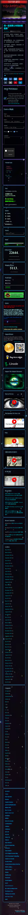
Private (11, 131)
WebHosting (7, 780)
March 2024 (7, 574)
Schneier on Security (9, 858)
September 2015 (8, 636)
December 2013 (8, 668)
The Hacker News (9, 891)
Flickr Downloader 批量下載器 (16, 532)
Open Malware (8, 842)
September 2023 (8, 579)
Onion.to (7, 839)
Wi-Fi (6, 782)
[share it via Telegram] (5, 79)
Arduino (7, 699)
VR (6, 777)
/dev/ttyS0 (7, 791)
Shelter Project (8, 869)
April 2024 (7, 571)
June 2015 (7, 644)
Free (6, 720)
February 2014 (8, 663)
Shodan (6, 872)
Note (6, 747)
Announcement (8, 696)
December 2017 (8, 590)
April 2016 (7, 619)
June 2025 (7, 560)
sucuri (6, 883)
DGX (6, 712)
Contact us (18, 911)
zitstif (6, 899)
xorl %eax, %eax (9, 896)
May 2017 (7, 601)
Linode (13, 363)
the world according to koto (11, 888)
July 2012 (7, 682)
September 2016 (8, 609)
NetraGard (7, 877)
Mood (15, 73)
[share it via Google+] (20, 79)
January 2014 (8, 665)
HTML (6, 734)
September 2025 (8, 557)
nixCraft (7, 831)
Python (6, 763)
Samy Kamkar (8, 850)
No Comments (6, 31)
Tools (6, 772)
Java (6, 736)
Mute (7, 244)
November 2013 (8, 671)
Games (6, 726)
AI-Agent (7, 691)
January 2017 (8, 606)
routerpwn (7, 848)
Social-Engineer (8, 880)
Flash (6, 718)
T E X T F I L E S (9, 885)
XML (6, 785)
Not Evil (7, 834)
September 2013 (8, 676)
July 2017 (7, 598)
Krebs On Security (9, 821)
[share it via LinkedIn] (20, 82)
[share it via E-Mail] (10, 82)
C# (5, 707)
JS (5, 739)
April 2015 (7, 649)
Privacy (6, 758)
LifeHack (7, 826)
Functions (7, 723)
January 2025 (8, 563)
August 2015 (7, 638)
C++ (6, 709)
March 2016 (7, 622)
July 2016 (7, 614)
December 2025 (8, 555)
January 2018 (8, 587)
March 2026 (7, 552)
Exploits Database (9, 802)
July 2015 (7, 641)
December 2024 (8, 565)
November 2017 (8, 592)
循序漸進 (8, 283)
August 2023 (7, 582)
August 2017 (7, 595)
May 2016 (7, 617)
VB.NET (7, 774)
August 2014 (7, 655)
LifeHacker (7, 829)
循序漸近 (8, 280)
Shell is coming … (9, 866)
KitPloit (6, 818)
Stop (6, 244)
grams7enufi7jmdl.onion (10, 804)
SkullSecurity (8, 875)
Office (6, 750)
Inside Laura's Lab (9, 812)
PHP (6, 755)
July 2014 (7, 657)
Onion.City (7, 837)
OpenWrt (7, 753)
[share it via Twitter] (15, 79)
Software (7, 766)
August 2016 (7, 611)
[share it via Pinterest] (15, 82)
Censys (6, 794)
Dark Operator (8, 796)
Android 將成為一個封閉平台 (14, 1)
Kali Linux (7, 815)
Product (6, 761)
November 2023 (8, 576)
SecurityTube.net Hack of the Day (12, 864)
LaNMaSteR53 (8, 823)
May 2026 (7, 549)
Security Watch (8, 861)
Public (16, 131)
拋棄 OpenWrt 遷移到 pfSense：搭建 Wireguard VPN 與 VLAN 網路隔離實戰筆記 (14, 513)
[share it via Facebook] (10, 79)
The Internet (7, 769)
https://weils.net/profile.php (13, 103)
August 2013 (7, 679)
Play (5, 244)
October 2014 (8, 652)
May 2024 (7, 568)
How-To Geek (8, 810)
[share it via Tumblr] (5, 82)
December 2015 (8, 630)
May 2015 (7, 646)
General (6, 728)
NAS (6, 745)
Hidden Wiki (8, 807)
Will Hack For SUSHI (10, 893)
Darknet (7, 799)
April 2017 (7, 603)
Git (5, 731)
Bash (6, 701)
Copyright (23, 911)
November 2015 (8, 633)
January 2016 (8, 628)
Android (7, 693)
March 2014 (7, 660)
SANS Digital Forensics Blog (11, 853)
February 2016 (8, 625)
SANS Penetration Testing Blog (12, 856)
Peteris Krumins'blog (9, 845)
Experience (7, 715)
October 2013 (8, 673)
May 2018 (7, 584)
